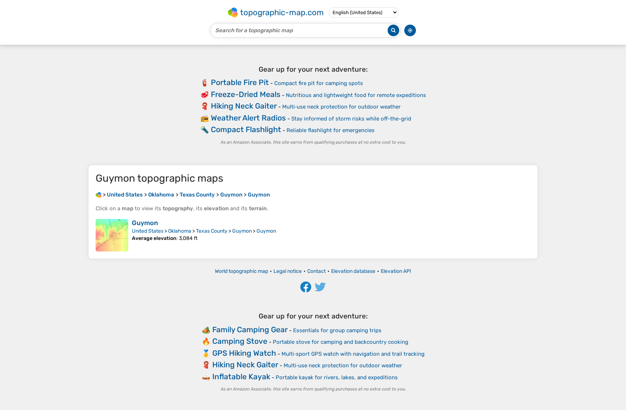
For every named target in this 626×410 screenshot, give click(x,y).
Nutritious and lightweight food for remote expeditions (356, 95)
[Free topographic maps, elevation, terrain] (98, 194)
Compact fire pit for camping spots (318, 83)
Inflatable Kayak (241, 376)
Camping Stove (239, 341)
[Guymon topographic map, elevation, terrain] (112, 235)
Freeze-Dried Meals (245, 94)
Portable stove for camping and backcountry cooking (340, 342)
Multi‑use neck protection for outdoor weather (341, 106)
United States (147, 231)
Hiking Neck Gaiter (244, 105)
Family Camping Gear (250, 329)
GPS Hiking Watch (244, 353)
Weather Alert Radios (248, 117)
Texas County (212, 231)
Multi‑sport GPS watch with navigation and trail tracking (353, 354)
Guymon (145, 223)
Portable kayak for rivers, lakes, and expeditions (337, 377)
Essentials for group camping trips (337, 330)
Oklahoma (179, 231)
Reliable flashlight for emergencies (331, 130)
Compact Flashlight (246, 129)
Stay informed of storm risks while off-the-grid (351, 118)
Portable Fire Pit (240, 82)
